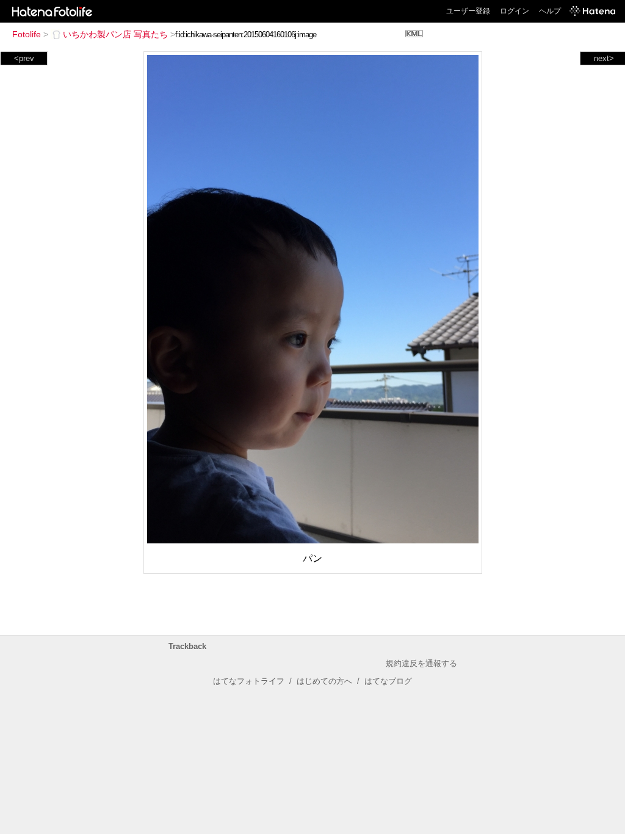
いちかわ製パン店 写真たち (115, 34)
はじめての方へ (324, 681)
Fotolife (26, 34)
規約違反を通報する (421, 663)
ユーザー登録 (468, 11)
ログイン (514, 11)
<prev (24, 58)
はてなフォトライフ (248, 681)
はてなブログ (388, 681)
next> (604, 58)
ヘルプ (550, 11)
